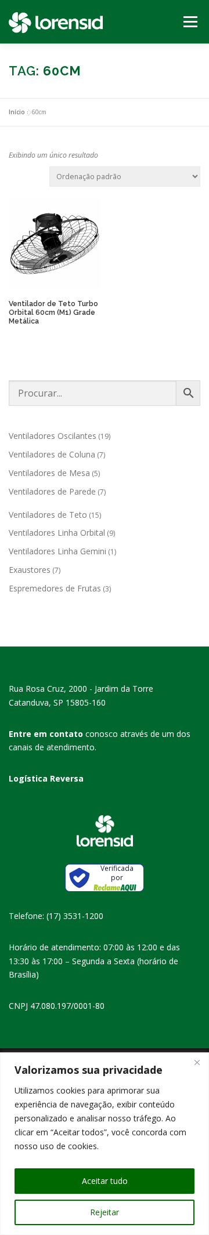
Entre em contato (46, 733)
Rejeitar (104, 1212)
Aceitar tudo (105, 1180)
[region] (104, 1143)
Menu (189, 22)
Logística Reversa (46, 778)
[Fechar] (197, 1062)
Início (17, 112)
